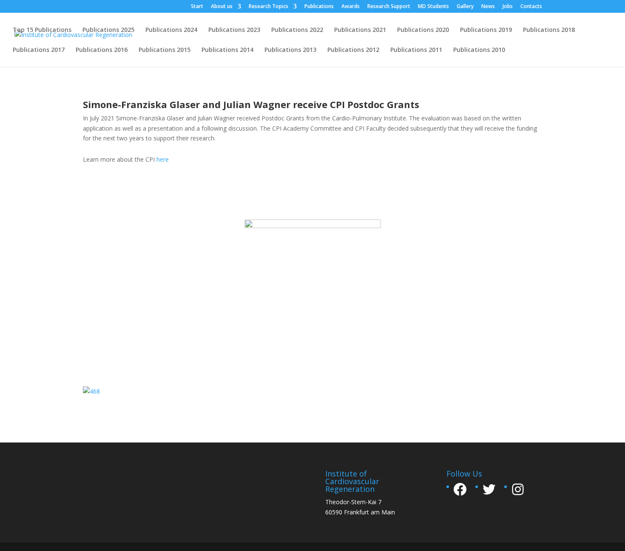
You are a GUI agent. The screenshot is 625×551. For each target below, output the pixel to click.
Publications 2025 (108, 30)
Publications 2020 (423, 30)
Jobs (508, 7)
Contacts (531, 7)
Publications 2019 (486, 30)
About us (222, 7)
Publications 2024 (171, 30)
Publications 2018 (549, 30)
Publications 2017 (39, 50)
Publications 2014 (227, 50)
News (488, 7)
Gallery (465, 7)
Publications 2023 (234, 30)
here (162, 159)
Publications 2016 (102, 50)
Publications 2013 (290, 50)
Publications (319, 7)
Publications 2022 (297, 30)
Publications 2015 (164, 50)
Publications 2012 (353, 50)
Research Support (388, 7)
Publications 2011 (416, 50)
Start (197, 7)
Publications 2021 (360, 30)
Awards (350, 7)
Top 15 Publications (42, 30)
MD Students (433, 7)
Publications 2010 (479, 50)
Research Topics (268, 7)
